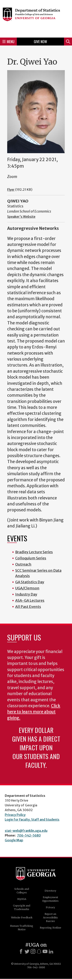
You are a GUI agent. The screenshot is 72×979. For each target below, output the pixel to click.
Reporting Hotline (50, 927)
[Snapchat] (39, 951)
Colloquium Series (30, 558)
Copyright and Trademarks (21, 907)
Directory (50, 890)
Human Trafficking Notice (21, 927)
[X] (27, 951)
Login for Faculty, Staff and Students (32, 819)
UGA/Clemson (27, 588)
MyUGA (21, 899)
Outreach (23, 564)
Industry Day (26, 594)
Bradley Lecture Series (34, 552)
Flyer (11, 190)
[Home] (36, 18)
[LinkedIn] (51, 951)
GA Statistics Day (29, 582)
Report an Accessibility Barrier (50, 917)
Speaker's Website (21, 217)
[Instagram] (33, 951)
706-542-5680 (29, 835)
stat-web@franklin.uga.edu (26, 831)
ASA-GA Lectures (29, 600)
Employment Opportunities (50, 899)
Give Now (40, 41)
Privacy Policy (15, 815)
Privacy (50, 907)
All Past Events (28, 606)
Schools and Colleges (21, 890)
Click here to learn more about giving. (33, 712)
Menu (10, 41)
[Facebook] (21, 951)
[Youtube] (45, 951)
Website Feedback (21, 917)
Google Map (14, 840)
